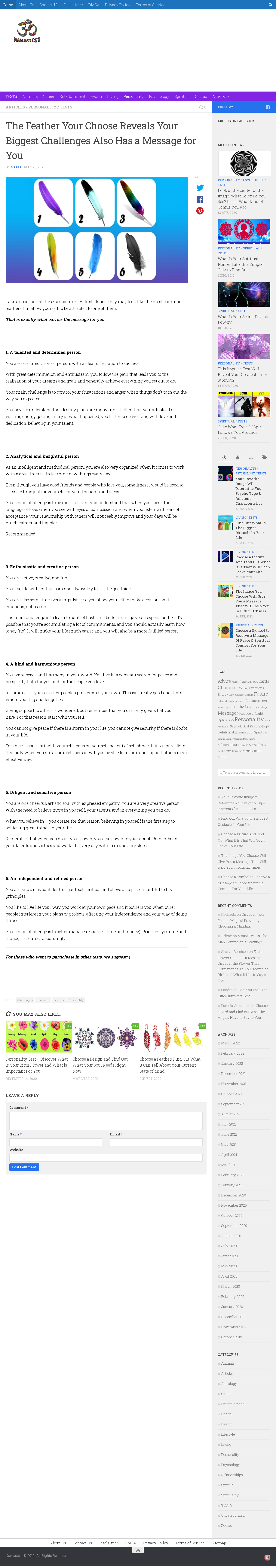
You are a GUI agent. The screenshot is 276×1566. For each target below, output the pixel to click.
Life (241, 707)
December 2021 (233, 1073)
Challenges (25, 1000)
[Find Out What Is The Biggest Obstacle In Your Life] (225, 522)
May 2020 (229, 1266)
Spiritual (182, 96)
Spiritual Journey (226, 739)
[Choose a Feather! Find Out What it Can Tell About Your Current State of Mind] (173, 1037)
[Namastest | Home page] (27, 30)
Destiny (243, 688)
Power (267, 720)
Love (249, 706)
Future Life (223, 700)
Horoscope (223, 707)
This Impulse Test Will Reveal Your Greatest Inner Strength (242, 374)
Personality (134, 96)
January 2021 (232, 1185)
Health (96, 96)
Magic (264, 707)
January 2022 (232, 1063)
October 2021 (231, 1093)
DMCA (94, 4)
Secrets (242, 732)
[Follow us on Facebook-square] (268, 107)
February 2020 (232, 1296)
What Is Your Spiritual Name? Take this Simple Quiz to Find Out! (240, 264)
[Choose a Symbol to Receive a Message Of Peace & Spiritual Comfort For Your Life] (225, 630)
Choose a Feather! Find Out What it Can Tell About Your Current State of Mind (170, 1065)
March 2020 (230, 1286)
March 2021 (230, 1164)
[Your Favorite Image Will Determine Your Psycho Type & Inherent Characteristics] (225, 473)
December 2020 (233, 1195)
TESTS (11, 96)
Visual (247, 751)
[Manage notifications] (267, 1558)
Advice (224, 681)
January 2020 (232, 1306)
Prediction (223, 726)
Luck (256, 707)
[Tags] (263, 457)
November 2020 (234, 1205)
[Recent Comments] (250, 457)
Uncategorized (233, 1515)
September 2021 (234, 1103)
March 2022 (230, 1043)
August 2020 (231, 1235)
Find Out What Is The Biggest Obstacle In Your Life (250, 530)
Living (112, 96)
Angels (235, 681)
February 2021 (232, 1174)
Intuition (233, 707)
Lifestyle (228, 1434)
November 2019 (233, 1326)
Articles (219, 96)
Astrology (246, 681)
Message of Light (250, 713)
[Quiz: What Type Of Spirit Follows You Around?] (244, 404)
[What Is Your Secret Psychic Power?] (244, 294)
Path (231, 720)
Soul (250, 732)
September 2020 (234, 1225)
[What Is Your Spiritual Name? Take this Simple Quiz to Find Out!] (244, 231)
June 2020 (229, 1256)
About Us (26, 4)
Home (8, 4)
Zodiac (201, 96)
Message (227, 713)
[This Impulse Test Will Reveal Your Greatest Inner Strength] (244, 346)
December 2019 (233, 1316)
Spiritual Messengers (245, 738)
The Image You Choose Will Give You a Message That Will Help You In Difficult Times (252, 601)
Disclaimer (73, 4)
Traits (227, 751)
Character (43, 1000)
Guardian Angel (236, 700)
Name (15, 1134)
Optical (223, 720)
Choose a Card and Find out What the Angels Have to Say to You (243, 1011)
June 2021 (229, 1134)
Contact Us (49, 4)
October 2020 (231, 1215)
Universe (237, 750)
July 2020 (229, 1245)
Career (48, 96)
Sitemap (218, 1542)
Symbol (254, 744)
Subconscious (228, 744)
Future (261, 694)
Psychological (239, 726)
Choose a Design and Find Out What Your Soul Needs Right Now (100, 1065)
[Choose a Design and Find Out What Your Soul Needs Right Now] (105, 1037)
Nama (16, 167)
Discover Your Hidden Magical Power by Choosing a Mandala (241, 920)
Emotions (256, 688)
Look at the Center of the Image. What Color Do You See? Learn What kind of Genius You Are (242, 199)
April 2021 (229, 1154)
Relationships (232, 1474)
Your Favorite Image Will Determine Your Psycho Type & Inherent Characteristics (249, 491)
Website (16, 1150)
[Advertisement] (202, 23)
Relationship (228, 732)
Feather (58, 1000)
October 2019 (231, 1337)
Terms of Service (150, 4)
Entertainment (72, 96)
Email (116, 1134)
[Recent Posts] (224, 457)
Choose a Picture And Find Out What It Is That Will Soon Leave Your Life (252, 564)
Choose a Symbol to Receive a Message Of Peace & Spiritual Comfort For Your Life (252, 640)
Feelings (249, 694)
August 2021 (231, 1114)
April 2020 (229, 1276)
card (255, 681)
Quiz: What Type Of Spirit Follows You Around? (241, 429)
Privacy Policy (117, 4)
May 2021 (228, 1144)
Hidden (264, 700)
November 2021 (233, 1083)
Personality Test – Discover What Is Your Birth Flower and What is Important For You (37, 1065)
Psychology (159, 96)
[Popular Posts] (237, 457)
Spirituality (230, 1495)
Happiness (252, 700)
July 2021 (228, 1124)
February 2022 (232, 1053)
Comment (18, 1107)
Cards (264, 681)
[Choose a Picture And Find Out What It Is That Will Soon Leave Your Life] (225, 556)
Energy (223, 694)
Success (244, 744)
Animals (30, 96)
